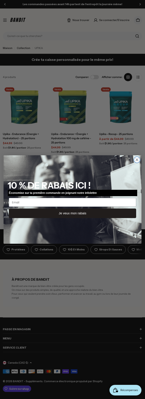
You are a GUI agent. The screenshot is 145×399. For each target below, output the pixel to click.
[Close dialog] (137, 160)
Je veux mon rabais (72, 213)
